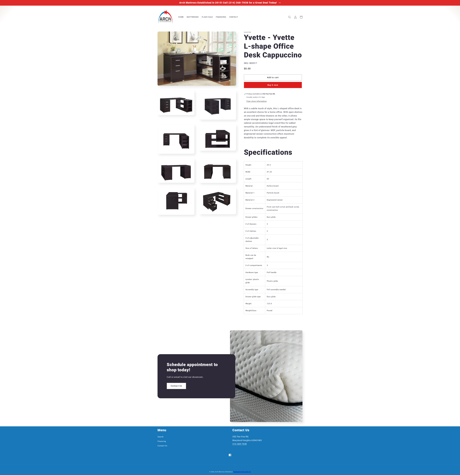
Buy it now (272, 85)
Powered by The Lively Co (242, 472)
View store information (256, 101)
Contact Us (176, 386)
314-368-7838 (239, 444)
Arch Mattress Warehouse (224, 472)
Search (161, 437)
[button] (289, 17)
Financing (162, 441)
